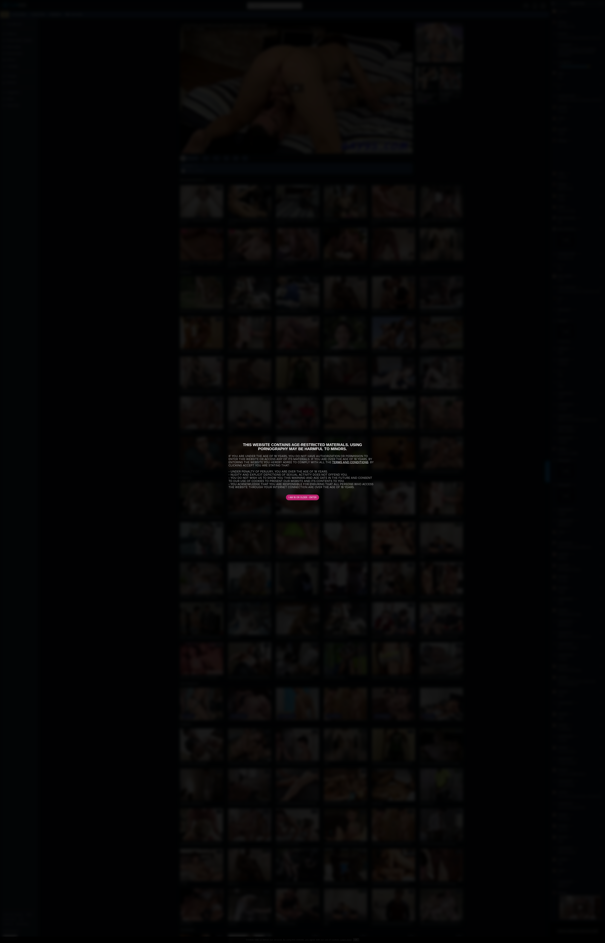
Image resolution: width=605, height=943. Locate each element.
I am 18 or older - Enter (302, 497)
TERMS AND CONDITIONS (350, 462)
